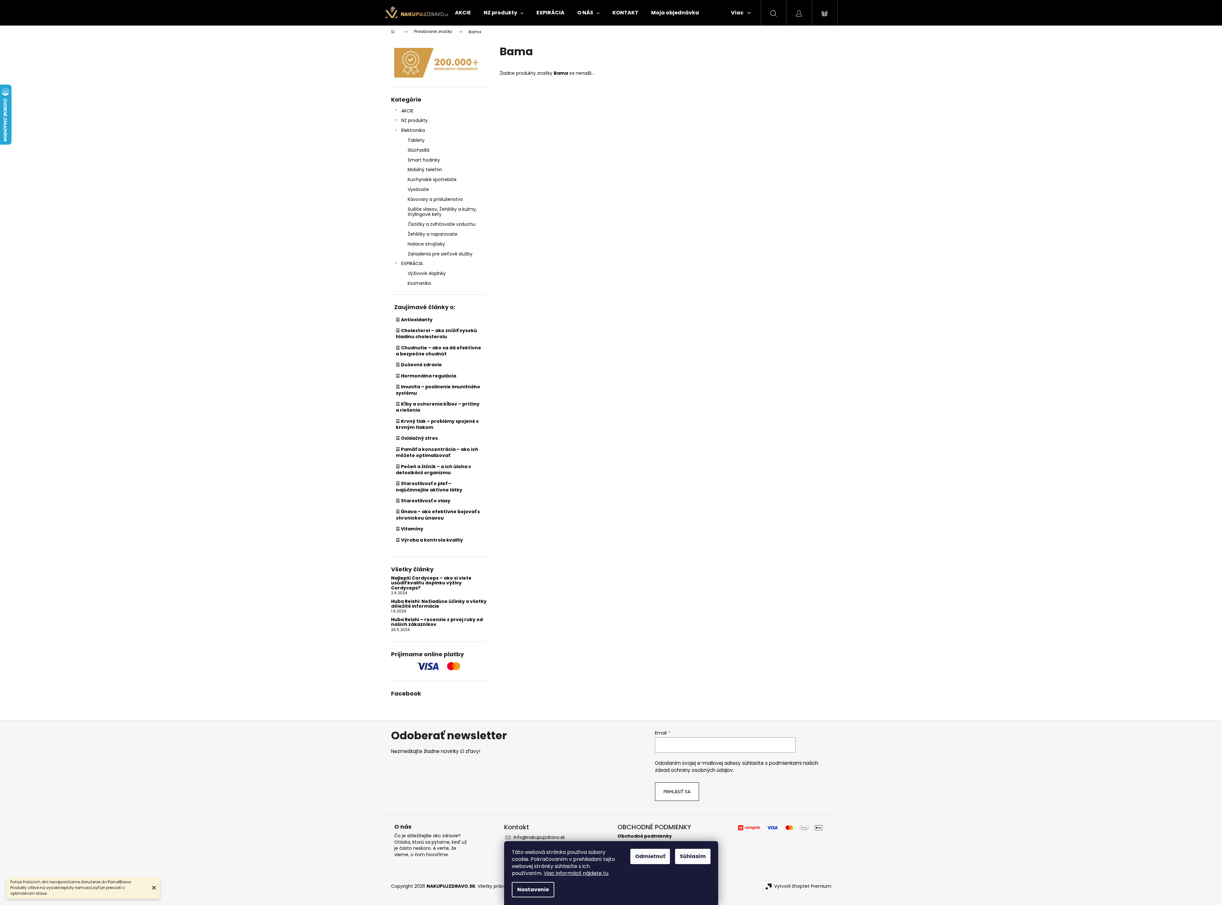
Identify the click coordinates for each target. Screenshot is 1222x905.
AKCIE (407, 111)
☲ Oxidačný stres (417, 438)
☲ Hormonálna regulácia (426, 376)
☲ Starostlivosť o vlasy (423, 501)
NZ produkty (414, 120)
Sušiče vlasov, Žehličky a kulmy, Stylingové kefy (442, 212)
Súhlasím (693, 856)
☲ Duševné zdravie (419, 364)
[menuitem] (463, 13)
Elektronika (413, 130)
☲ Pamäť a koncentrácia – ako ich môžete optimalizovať (437, 452)
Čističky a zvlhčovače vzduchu (441, 224)
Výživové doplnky (427, 273)
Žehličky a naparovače (432, 234)
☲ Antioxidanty (414, 319)
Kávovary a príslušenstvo (435, 199)
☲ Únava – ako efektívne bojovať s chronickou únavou (438, 514)
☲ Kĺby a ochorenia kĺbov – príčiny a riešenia (438, 407)
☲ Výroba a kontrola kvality (429, 540)
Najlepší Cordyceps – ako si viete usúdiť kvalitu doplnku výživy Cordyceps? (431, 583)
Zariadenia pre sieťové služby (440, 254)
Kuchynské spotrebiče (432, 179)
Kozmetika (419, 283)
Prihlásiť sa (677, 791)
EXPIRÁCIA (412, 263)
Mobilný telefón (425, 169)
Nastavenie (533, 889)
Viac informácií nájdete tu (576, 873)
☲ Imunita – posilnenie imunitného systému (438, 390)
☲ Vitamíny (409, 529)
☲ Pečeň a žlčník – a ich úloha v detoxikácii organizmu (433, 469)
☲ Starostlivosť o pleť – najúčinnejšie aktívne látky (429, 486)
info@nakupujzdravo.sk (539, 837)
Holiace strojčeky (426, 244)
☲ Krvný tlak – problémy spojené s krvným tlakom (437, 424)
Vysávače (418, 189)
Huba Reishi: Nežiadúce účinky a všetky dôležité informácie (439, 604)
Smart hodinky (424, 160)
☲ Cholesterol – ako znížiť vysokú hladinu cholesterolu (436, 333)
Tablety (416, 140)
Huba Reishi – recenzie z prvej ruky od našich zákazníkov (437, 622)
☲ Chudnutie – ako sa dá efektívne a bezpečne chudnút (438, 351)
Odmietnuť (650, 856)
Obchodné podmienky (645, 836)
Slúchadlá (418, 150)
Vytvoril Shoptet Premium (802, 886)
